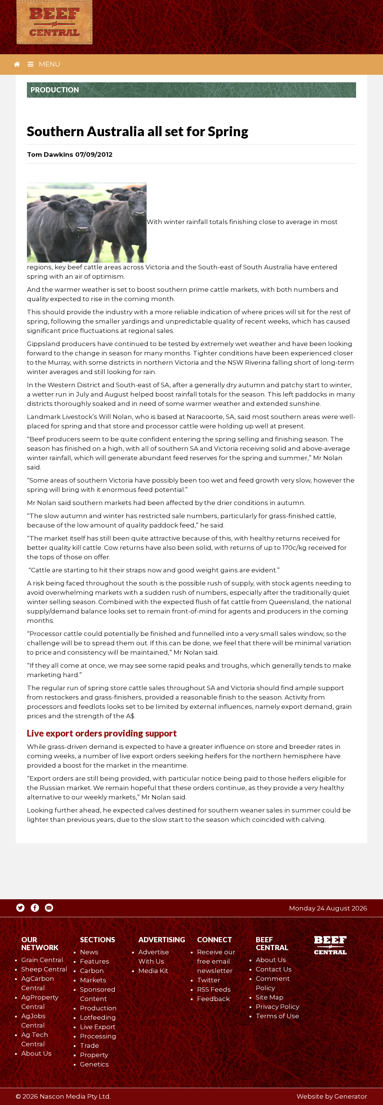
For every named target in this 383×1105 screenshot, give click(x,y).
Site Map (270, 997)
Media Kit (153, 970)
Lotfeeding (98, 1017)
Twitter (208, 980)
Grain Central (42, 960)
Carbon (92, 970)
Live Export (98, 1027)
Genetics (94, 1064)
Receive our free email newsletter (216, 961)
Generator (350, 1096)
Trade (89, 1045)
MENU (48, 64)
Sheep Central (44, 969)
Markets (93, 980)
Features (94, 961)
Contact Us (274, 969)
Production (98, 1008)
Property (94, 1055)
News (89, 952)
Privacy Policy (277, 1006)
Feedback (213, 999)
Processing (98, 1036)
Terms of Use (277, 1016)
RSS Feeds (214, 989)
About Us (36, 1053)
